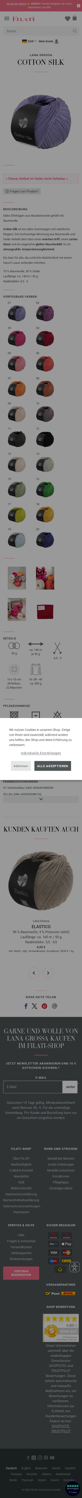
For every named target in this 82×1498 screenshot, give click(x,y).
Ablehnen (21, 766)
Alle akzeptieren (52, 766)
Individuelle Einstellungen (41, 753)
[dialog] (41, 749)
